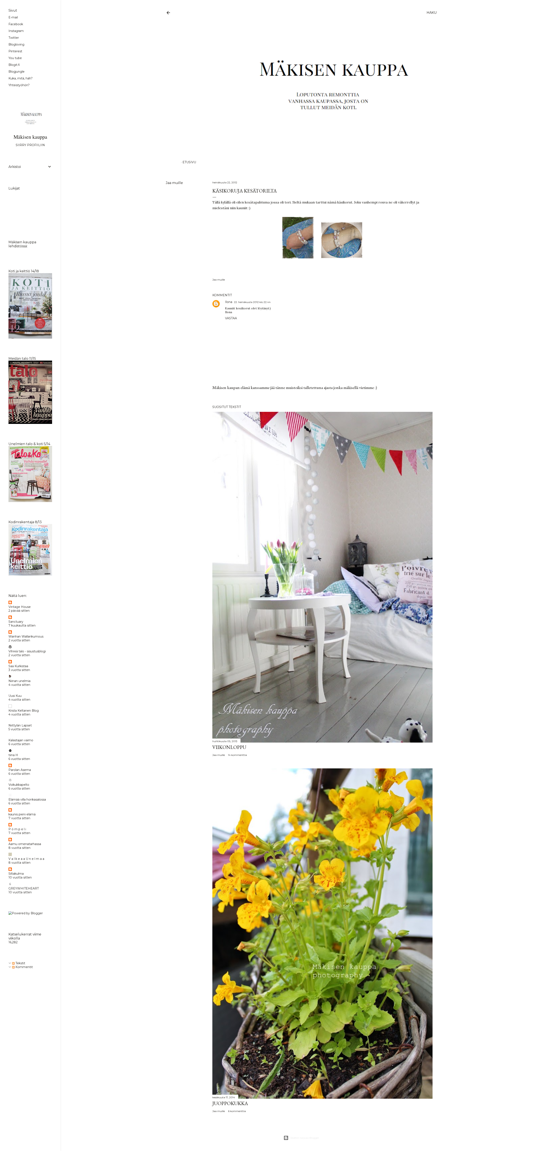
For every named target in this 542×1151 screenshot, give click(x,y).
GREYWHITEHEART (23, 888)
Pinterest (15, 51)
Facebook (15, 24)
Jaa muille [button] (174, 183)
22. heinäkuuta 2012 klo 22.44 (252, 302)
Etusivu (189, 162)
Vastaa (231, 318)
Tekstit (20, 963)
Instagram (16, 31)
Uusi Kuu (15, 696)
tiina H (13, 755)
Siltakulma (16, 874)
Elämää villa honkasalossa (27, 799)
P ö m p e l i (17, 829)
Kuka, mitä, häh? (20, 78)
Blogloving (16, 44)
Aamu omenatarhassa (24, 844)
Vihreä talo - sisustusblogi (27, 651)
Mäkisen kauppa (30, 136)
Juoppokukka (230, 1103)
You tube (15, 58)
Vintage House (19, 607)
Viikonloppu (229, 747)
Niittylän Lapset (20, 725)
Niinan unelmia (19, 681)
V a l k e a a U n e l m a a (26, 859)
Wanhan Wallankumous (25, 636)
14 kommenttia (237, 755)
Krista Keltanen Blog (23, 710)
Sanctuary (15, 622)
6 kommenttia (237, 1111)
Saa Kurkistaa (18, 666)
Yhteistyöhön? (19, 85)
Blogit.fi (14, 65)
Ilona (228, 302)
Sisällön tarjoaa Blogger (304, 1137)
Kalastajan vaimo (20, 740)
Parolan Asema (19, 770)
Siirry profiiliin (30, 145)
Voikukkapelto (18, 785)
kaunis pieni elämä (22, 814)
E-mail (13, 17)
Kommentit (24, 967)
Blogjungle (16, 71)
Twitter (13, 38)
